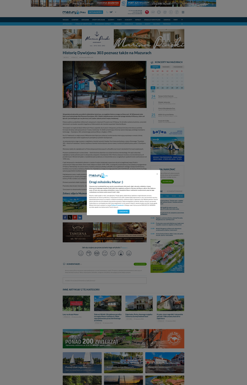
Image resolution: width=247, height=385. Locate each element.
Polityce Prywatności (117, 205)
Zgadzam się (123, 211)
